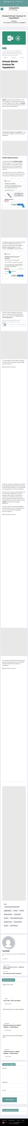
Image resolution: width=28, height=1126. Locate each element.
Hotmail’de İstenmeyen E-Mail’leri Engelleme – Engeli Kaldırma (12, 1026)
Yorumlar (4, 1068)
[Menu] (2, 9)
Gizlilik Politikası (12, 1120)
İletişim (22, 1120)
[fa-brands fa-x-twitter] (12, 4)
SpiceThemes (16, 1123)
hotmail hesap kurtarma (11, 52)
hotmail (3, 52)
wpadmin (6, 57)
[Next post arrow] (24, 973)
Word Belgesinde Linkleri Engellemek (12, 973)
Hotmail (23, 103)
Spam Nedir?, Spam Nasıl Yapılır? (12, 1000)
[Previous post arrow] (24, 967)
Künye (18, 1120)
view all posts (5, 958)
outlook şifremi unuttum (7, 55)
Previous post (6, 965)
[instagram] (16, 4)
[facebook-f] (10, 4)
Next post (5, 971)
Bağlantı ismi (5, 1082)
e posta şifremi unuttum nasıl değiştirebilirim (12, 50)
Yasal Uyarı (4, 1120)
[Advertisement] (14, 84)
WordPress (18, 1122)
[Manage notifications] (3, 1122)
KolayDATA (14, 8)
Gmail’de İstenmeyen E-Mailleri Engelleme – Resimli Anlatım (11, 1052)
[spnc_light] (26, 9)
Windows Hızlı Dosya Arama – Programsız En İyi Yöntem (13, 967)
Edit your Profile (21, 954)
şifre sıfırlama (15, 55)
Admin (6, 998)
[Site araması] (23, 9)
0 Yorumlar (22, 57)
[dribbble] (14, 4)
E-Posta (4, 1090)
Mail (4, 48)
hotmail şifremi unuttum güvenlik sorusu (14, 53)
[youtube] (17, 4)
